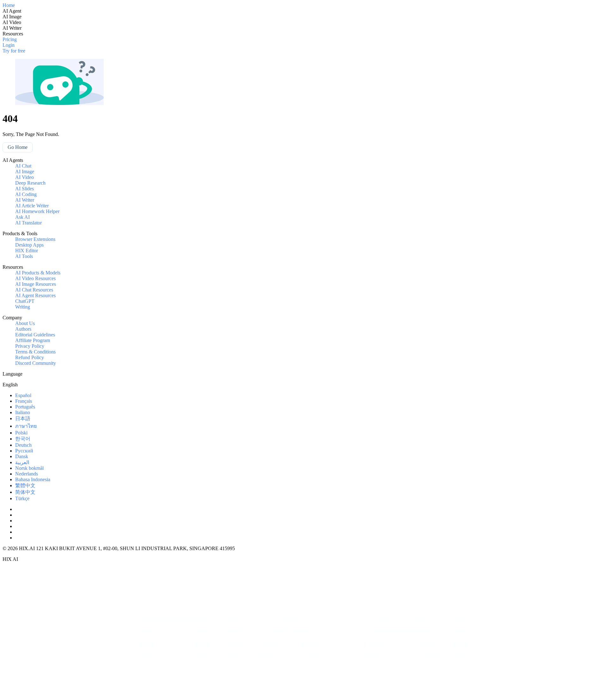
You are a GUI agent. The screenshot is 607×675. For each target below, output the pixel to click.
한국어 (22, 438)
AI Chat (23, 166)
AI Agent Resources (35, 295)
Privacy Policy (29, 346)
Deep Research (30, 183)
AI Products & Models (37, 272)
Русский (24, 450)
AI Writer (24, 200)
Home (9, 5)
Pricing (10, 39)
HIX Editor (26, 250)
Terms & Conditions (35, 351)
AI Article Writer (32, 205)
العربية (22, 462)
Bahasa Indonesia (32, 479)
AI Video (24, 177)
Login (9, 45)
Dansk (21, 456)
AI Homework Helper (37, 211)
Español (23, 395)
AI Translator (28, 222)
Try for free (14, 50)
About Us (25, 323)
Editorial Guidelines (35, 334)
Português (25, 406)
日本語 (22, 418)
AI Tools (24, 256)
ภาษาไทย (26, 426)
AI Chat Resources (34, 289)
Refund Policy (29, 357)
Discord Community (35, 363)
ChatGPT (24, 301)
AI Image (24, 171)
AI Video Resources (35, 278)
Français (23, 401)
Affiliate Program (32, 340)
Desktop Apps (29, 245)
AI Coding (26, 194)
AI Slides (24, 188)
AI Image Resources (35, 284)
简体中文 (25, 492)
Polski (21, 432)
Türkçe (22, 498)
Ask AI (22, 217)
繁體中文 (25, 485)
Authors (23, 329)
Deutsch (23, 445)
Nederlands (26, 473)
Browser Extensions (35, 239)
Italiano (22, 412)
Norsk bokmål (29, 468)
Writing (22, 307)
